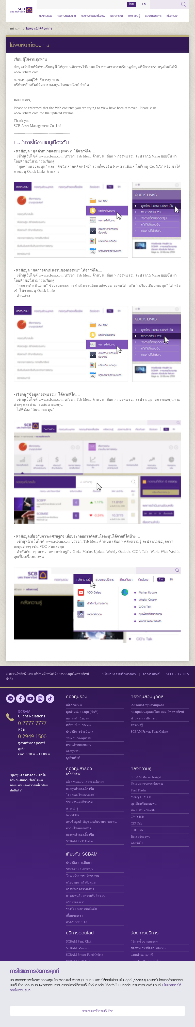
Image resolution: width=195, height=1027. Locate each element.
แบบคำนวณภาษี (142, 955)
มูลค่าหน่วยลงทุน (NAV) (82, 712)
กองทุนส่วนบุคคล (66, 15)
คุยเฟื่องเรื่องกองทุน (144, 803)
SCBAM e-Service (77, 948)
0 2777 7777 (32, 723)
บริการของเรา (75, 902)
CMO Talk (137, 817)
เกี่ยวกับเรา (172, 15)
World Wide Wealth (143, 810)
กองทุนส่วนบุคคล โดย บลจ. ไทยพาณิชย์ (157, 712)
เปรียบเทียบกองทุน (78, 725)
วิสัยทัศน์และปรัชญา (79, 869)
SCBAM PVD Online (79, 841)
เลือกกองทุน (74, 705)
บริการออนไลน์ (80, 933)
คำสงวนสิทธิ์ (151, 674)
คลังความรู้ (134, 15)
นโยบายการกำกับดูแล (81, 882)
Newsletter (72, 815)
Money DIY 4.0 (141, 797)
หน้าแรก (15, 28)
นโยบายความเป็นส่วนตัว (119, 674)
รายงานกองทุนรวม (78, 738)
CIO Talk (136, 823)
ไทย (131, 4)
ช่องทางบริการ (153, 15)
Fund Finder (138, 790)
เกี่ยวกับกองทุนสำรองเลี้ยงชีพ (85, 782)
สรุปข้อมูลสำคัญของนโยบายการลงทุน (91, 821)
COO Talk (137, 830)
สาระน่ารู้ (137, 725)
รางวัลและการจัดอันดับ (81, 909)
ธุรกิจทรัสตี (116, 15)
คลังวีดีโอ (137, 843)
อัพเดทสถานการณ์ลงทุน (147, 784)
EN (144, 4)
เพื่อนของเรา (74, 915)
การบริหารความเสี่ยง (80, 889)
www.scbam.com (26, 72)
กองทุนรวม (45, 15)
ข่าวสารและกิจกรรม (144, 718)
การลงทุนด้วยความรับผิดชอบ (86, 896)
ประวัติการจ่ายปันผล (79, 731)
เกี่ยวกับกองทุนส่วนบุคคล (147, 705)
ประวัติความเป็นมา (79, 862)
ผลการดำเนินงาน (77, 718)
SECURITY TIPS (177, 674)
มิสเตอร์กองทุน (140, 836)
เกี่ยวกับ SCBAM (82, 854)
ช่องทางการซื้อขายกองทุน (148, 948)
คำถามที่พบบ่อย (76, 922)
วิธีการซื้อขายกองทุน (144, 941)
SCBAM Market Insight (146, 777)
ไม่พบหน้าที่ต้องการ (39, 28)
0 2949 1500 (32, 736)
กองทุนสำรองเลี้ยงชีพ (93, 15)
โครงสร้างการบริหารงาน (82, 876)
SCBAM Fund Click (79, 941)
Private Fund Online (149, 731)
